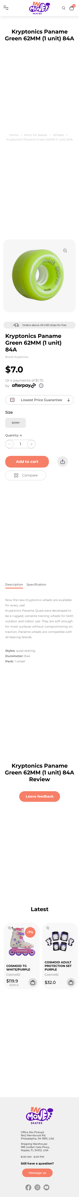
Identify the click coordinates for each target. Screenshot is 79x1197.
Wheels (58, 135)
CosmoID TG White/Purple (18, 967)
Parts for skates (35, 135)
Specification (36, 584)
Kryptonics (21, 356)
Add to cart (27, 461)
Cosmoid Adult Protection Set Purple (58, 965)
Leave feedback (40, 796)
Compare (30, 475)
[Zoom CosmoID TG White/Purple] (9, 928)
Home (13, 135)
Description (14, 584)
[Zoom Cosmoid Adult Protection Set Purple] (48, 928)
